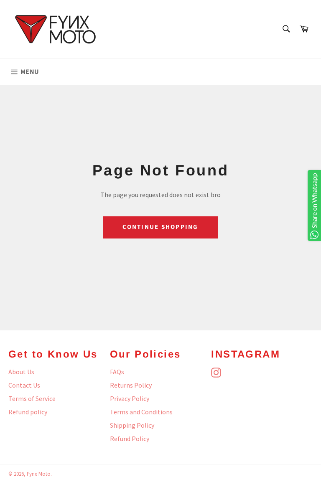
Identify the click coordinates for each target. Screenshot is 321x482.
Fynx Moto (39, 473)
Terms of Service (32, 398)
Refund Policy (129, 438)
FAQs (117, 372)
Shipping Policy (132, 425)
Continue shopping (160, 227)
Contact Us (24, 385)
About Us (21, 372)
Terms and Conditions (141, 412)
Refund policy (27, 412)
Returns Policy (131, 385)
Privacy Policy (129, 398)
